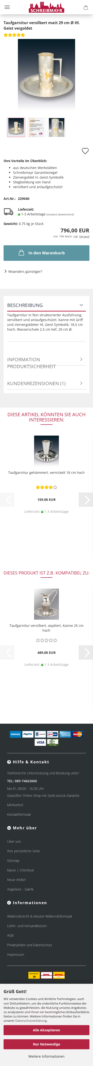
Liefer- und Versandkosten (27, 926)
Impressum (15, 954)
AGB (10, 935)
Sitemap (13, 860)
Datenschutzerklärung (31, 1020)
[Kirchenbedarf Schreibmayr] (46, 7)
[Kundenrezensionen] (14, 36)
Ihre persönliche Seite (23, 851)
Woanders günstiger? (25, 271)
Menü (7, 7)
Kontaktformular (19, 814)
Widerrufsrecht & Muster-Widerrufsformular (39, 916)
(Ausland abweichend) (60, 214)
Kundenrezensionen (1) (36, 383)
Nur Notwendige (46, 1044)
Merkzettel (15, 805)
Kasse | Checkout (20, 870)
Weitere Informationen (46, 1056)
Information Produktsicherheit (31, 361)
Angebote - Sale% (20, 889)
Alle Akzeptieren (46, 1030)
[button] (86, 499)
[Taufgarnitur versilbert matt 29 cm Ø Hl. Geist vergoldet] (46, 74)
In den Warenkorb (46, 253)
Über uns (14, 841)
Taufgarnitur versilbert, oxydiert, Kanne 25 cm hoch (46, 628)
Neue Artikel (16, 879)
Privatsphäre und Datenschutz (29, 945)
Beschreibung (25, 305)
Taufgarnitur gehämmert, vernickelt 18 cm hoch (46, 472)
